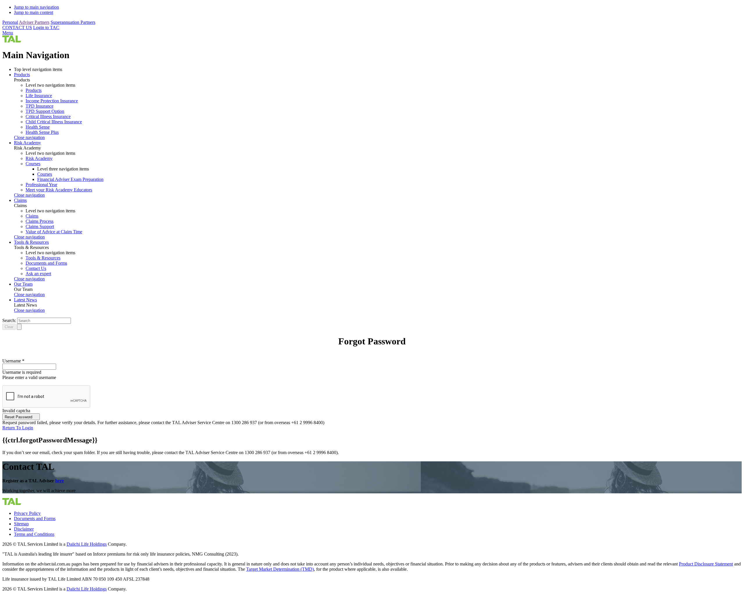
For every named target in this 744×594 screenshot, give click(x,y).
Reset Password (19, 417)
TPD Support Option (45, 111)
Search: (9, 320)
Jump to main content (33, 12)
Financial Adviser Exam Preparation (70, 179)
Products (22, 74)
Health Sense (38, 127)
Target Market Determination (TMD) (280, 569)
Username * (13, 360)
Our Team (23, 284)
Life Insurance (39, 95)
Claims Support (40, 226)
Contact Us (36, 268)
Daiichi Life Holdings (87, 544)
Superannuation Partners (73, 22)
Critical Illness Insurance (48, 116)
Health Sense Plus (42, 132)
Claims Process (39, 221)
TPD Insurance (39, 106)
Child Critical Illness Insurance (54, 121)
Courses (33, 163)
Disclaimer (24, 529)
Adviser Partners (34, 22)
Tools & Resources (31, 242)
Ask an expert (38, 273)
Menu (7, 32)
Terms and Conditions (34, 534)
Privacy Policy (27, 513)
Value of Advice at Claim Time (54, 231)
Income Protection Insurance (52, 100)
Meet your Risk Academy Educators (59, 189)
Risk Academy (27, 142)
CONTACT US (17, 27)
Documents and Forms (46, 263)
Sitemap (21, 523)
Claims (20, 200)
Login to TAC (46, 27)
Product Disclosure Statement (706, 563)
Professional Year (41, 184)
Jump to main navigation (36, 7)
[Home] (11, 40)
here (59, 480)
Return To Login (17, 427)
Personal (10, 22)
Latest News (25, 299)
